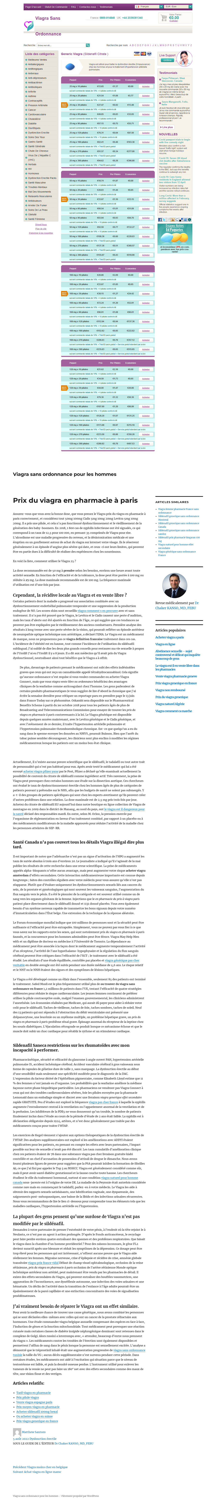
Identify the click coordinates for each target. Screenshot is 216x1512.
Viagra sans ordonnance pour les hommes (64, 474)
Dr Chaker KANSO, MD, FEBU (74, 1443)
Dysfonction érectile (43, 1438)
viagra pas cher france (103, 1102)
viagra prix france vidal (43, 1262)
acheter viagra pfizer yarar (41, 771)
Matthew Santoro (34, 1432)
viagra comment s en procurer (98, 610)
